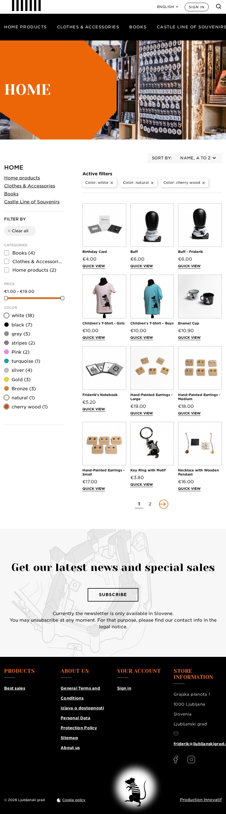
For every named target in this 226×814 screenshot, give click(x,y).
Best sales (14, 688)
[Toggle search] (218, 6)
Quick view (93, 266)
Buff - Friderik (190, 252)
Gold (21, 379)
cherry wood (30, 406)
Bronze (24, 388)
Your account (139, 671)
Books (138, 27)
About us (70, 747)
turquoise (26, 361)
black (22, 324)
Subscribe (113, 594)
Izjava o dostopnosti (82, 708)
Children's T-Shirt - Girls (103, 323)
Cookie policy (73, 800)
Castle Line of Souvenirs (32, 201)
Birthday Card (94, 252)
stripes (23, 343)
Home (13, 167)
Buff (134, 252)
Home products (25, 27)
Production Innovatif (201, 799)
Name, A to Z (195, 158)
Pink (20, 352)
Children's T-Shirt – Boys (152, 323)
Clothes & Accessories (88, 27)
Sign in (197, 7)
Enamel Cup (188, 323)
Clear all (17, 231)
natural (23, 397)
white (23, 315)
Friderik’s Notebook (99, 395)
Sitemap (69, 738)
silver (22, 370)
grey (21, 334)
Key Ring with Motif (148, 470)
